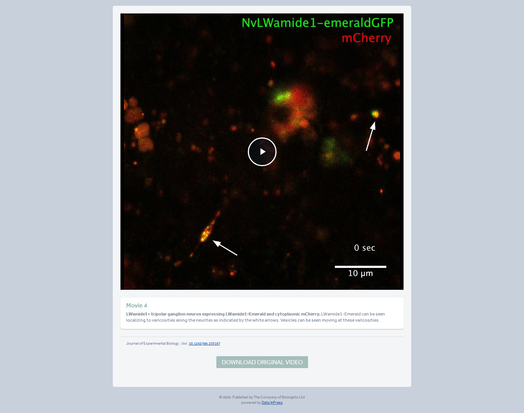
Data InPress (272, 402)
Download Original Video (262, 362)
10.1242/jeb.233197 (204, 343)
